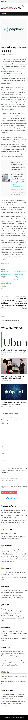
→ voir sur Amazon (16, 187)
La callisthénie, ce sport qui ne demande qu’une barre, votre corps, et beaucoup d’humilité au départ (12, 697)
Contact (22, 717)
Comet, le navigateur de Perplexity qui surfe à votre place (6, 283)
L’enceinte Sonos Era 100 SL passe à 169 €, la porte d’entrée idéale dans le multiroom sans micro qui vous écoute (14, 559)
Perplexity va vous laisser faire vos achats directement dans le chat (6, 273)
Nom (2, 446)
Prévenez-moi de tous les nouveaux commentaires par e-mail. (11, 479)
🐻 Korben (5, 586)
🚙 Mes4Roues (6, 627)
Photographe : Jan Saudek (8, 533)
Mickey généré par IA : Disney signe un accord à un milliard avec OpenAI (12, 377)
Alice (3, 54)
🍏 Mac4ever (6, 568)
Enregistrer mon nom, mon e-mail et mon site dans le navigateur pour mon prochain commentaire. (14, 470)
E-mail (3, 453)
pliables (8, 228)
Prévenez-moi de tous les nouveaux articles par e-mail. (14, 487)
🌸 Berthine (5, 648)
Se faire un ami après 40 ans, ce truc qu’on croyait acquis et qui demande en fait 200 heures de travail (13, 704)
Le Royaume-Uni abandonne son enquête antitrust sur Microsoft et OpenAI (13, 403)
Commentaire (5, 423)
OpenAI (8, 107)
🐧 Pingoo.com (6, 529)
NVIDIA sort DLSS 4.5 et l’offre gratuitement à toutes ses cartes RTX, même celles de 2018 (13, 618)
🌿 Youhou (5, 672)
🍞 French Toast (7, 690)
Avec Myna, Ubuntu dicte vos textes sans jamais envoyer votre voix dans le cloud (13, 351)
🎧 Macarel (5, 605)
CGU (17, 717)
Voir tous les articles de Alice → (10, 320)
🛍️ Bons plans (6, 546)
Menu (4, 13)
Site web (3, 461)
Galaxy (11, 71)
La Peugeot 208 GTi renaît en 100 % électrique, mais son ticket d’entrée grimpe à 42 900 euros (14, 633)
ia (1, 44)
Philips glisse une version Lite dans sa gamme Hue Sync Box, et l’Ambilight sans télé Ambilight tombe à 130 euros (13, 611)
